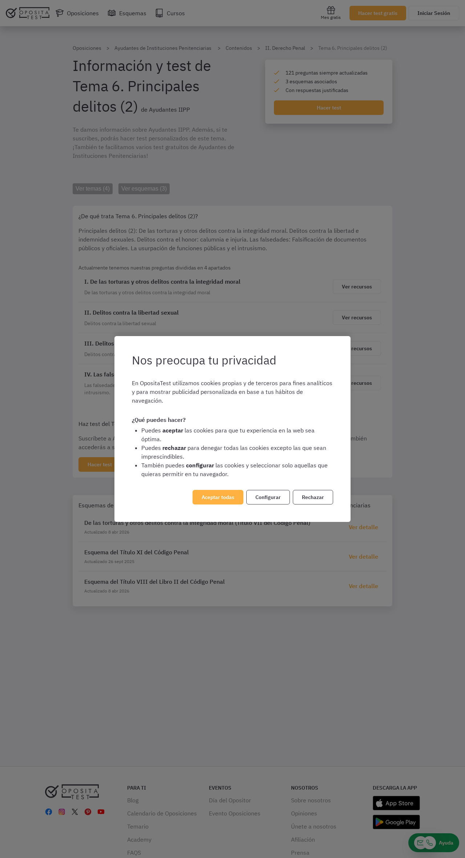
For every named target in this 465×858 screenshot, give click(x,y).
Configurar (268, 497)
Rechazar (313, 497)
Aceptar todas (218, 497)
